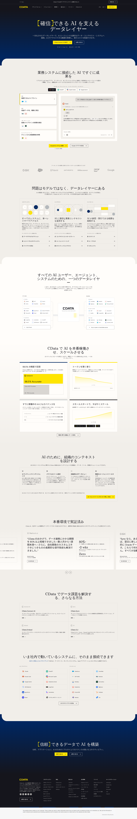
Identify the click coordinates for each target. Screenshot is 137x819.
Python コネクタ (47, 789)
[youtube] (26, 794)
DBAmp (58, 789)
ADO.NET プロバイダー (48, 787)
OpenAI (108, 794)
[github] (28, 794)
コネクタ (70, 782)
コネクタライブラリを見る (67, 703)
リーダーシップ (84, 791)
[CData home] (25, 7)
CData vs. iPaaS (72, 794)
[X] (23, 794)
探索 (23, 618)
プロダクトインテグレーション (73, 785)
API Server (45, 791)
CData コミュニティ (98, 782)
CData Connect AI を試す (61, 42)
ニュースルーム (84, 787)
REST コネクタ (46, 794)
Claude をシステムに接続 (57, 145)
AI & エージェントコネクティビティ (74, 789)
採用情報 (83, 796)
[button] (66, 572)
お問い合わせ (111, 7)
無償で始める (59, 754)
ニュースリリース (85, 785)
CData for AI (79, 7)
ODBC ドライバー (47, 782)
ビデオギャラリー (98, 796)
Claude (53, 89)
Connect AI (58, 785)
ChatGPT (62, 89)
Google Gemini (84, 89)
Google (108, 787)
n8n (107, 791)
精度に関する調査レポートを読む (67, 435)
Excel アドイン (46, 796)
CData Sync (59, 782)
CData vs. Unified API (73, 796)
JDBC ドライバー (47, 785)
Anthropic (108, 782)
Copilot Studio (72, 89)
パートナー (70, 792)
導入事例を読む (31, 561)
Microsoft (108, 789)
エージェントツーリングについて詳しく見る (99, 497)
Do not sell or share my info (107, 814)
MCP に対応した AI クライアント (38, 661)
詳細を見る (112, 2)
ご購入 (99, 7)
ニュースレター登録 (98, 791)
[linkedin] (21, 794)
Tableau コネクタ (47, 800)
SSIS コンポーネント (60, 787)
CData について (84, 782)
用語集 (95, 794)
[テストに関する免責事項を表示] (45, 371)
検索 (103, 7)
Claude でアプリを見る (78, 145)
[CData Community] (31, 794)
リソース (96, 789)
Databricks (108, 785)
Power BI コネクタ (47, 798)
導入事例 (96, 785)
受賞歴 (82, 789)
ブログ (95, 787)
